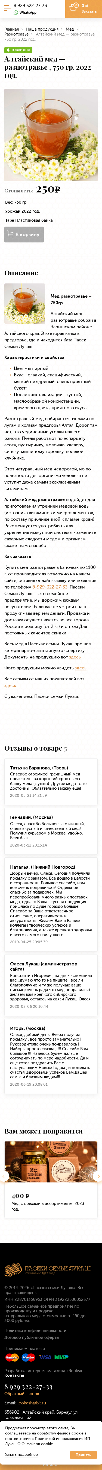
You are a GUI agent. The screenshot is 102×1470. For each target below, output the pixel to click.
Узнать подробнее (21, 1455)
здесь (75, 657)
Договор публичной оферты (31, 1337)
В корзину (27, 235)
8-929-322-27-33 (49, 587)
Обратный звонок (21, 1393)
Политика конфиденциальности (35, 1330)
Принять (83, 1455)
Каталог (51, 1464)
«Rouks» (74, 1370)
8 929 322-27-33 (30, 5)
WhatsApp (28, 12)
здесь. (10, 685)
